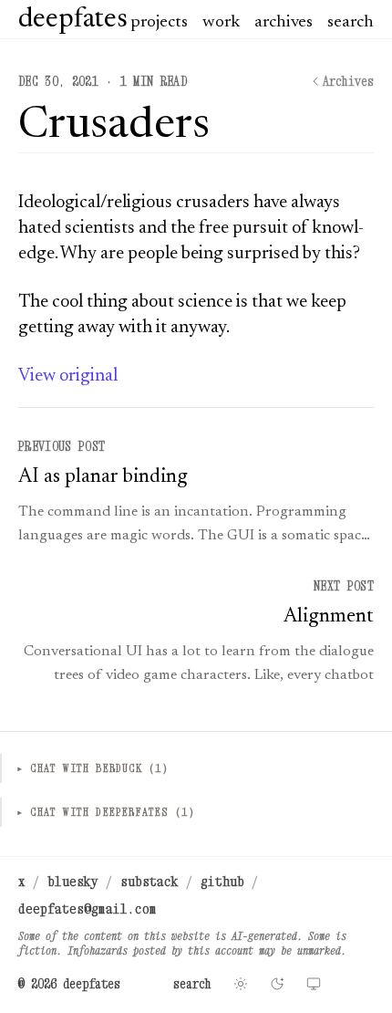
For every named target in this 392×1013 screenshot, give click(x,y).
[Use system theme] (313, 983)
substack (149, 880)
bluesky (72, 880)
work (221, 22)
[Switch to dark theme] (277, 983)
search (350, 22)
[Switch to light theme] (240, 983)
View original (68, 376)
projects (159, 22)
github (222, 880)
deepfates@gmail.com (87, 908)
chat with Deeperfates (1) (105, 812)
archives (283, 22)
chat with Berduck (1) (92, 768)
